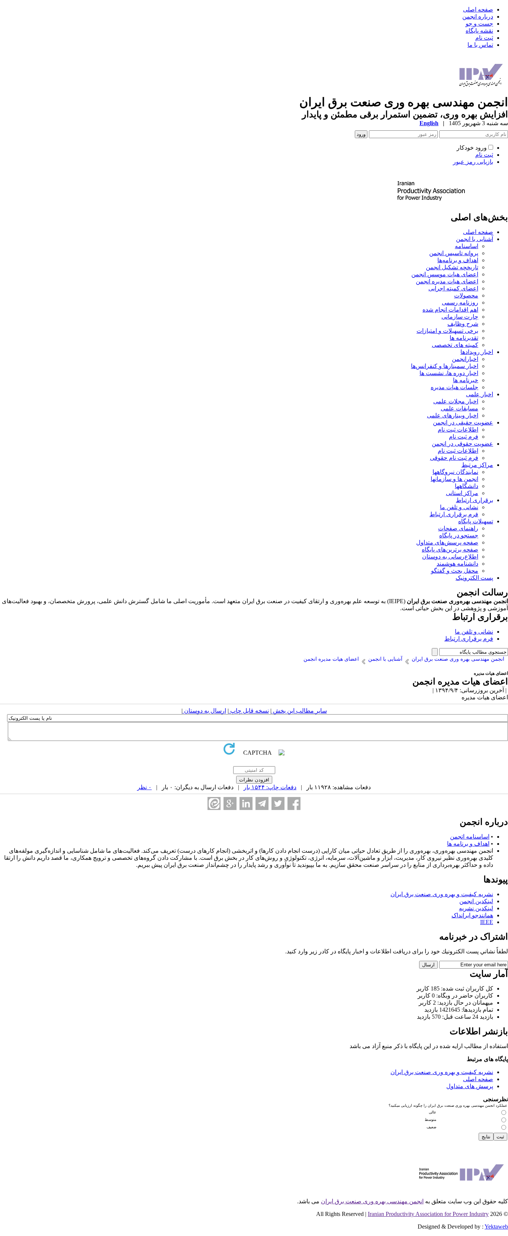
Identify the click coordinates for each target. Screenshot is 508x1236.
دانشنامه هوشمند (457, 563)
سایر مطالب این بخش (299, 711)
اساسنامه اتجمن (469, 836)
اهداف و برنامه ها (468, 843)
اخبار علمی (479, 394)
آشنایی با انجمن (474, 239)
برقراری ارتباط (474, 500)
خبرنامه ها (465, 380)
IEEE (486, 922)
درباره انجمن (477, 16)
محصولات (466, 295)
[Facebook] (293, 803)
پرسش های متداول (469, 1086)
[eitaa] (214, 803)
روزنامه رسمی (460, 302)
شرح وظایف (462, 324)
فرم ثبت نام (463, 436)
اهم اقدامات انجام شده (450, 309)
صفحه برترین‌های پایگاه (450, 549)
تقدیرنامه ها (464, 338)
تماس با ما (480, 45)
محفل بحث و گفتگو (454, 570)
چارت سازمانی (459, 316)
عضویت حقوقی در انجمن (462, 443)
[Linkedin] (246, 803)
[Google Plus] (230, 803)
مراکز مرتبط (477, 465)
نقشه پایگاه (479, 30)
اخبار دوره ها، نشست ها (448, 373)
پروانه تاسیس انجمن (453, 253)
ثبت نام (484, 38)
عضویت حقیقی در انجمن (463, 422)
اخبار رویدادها (476, 352)
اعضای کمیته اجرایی (453, 288)
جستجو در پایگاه (458, 535)
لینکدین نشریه (476, 908)
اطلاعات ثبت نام (458, 429)
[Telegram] (262, 803)
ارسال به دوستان (204, 711)
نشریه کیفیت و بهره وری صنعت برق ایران (441, 894)
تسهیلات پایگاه (475, 521)
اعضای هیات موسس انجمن (444, 274)
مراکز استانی (462, 493)
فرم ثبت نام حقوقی (454, 458)
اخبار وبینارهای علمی (452, 415)
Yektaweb (496, 1226)
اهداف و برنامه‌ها (457, 260)
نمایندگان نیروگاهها (455, 472)
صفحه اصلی (478, 9)
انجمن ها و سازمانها (454, 479)
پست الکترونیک (474, 578)
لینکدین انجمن (476, 901)
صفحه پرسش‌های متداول (447, 542)
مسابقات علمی (459, 408)
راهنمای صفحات (458, 528)
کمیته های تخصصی (455, 345)
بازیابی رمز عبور (473, 162)
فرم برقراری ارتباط (454, 514)
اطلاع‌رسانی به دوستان (450, 556)
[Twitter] (277, 803)
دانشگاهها (466, 486)
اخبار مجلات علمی (455, 401)
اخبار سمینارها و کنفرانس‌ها (444, 366)
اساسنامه (466, 246)
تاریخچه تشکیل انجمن (452, 267)
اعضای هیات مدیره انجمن (447, 281)
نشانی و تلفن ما (459, 507)
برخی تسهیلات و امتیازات (447, 331)
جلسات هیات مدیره (454, 387)
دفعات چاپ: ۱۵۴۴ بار (270, 787)
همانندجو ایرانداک (472, 915)
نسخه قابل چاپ (249, 711)
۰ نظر (144, 787)
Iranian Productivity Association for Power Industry (428, 1214)
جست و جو (479, 23)
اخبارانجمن (465, 359)
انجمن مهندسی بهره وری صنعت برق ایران (372, 1201)
